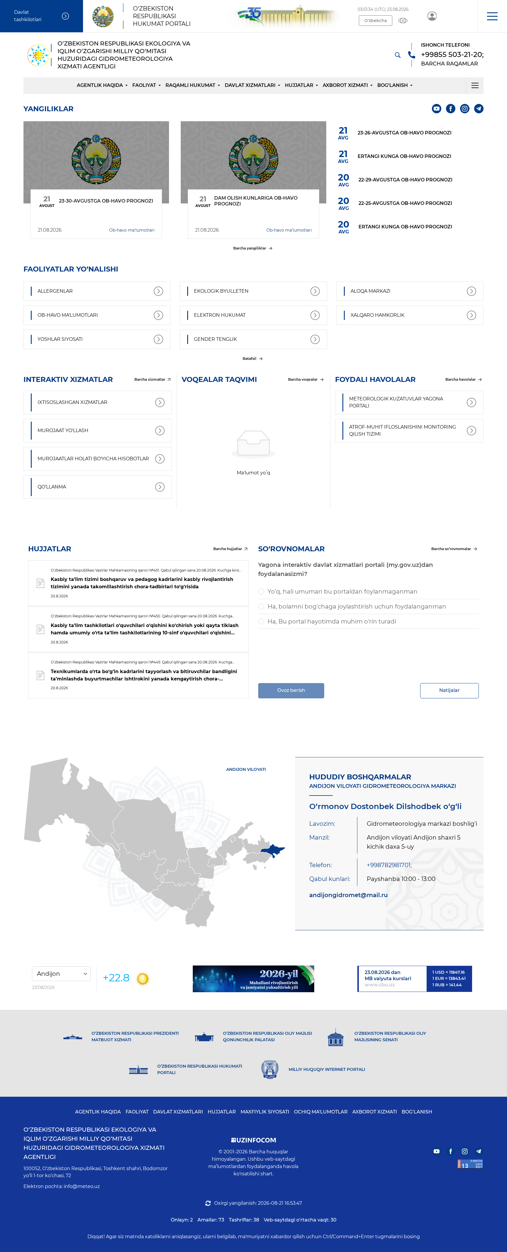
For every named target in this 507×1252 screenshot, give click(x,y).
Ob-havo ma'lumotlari (132, 230)
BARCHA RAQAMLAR (449, 63)
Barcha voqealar (302, 379)
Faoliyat (144, 85)
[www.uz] (471, 1164)
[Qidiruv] (397, 55)
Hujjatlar (299, 85)
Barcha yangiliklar (249, 248)
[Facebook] (450, 108)
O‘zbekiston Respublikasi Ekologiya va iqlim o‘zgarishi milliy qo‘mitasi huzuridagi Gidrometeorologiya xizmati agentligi (94, 1143)
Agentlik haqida (100, 85)
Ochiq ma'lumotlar (321, 1112)
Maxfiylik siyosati (265, 1112)
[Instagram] (464, 108)
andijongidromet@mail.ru (348, 895)
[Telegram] (479, 108)
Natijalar (449, 690)
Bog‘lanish (392, 85)
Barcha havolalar (460, 379)
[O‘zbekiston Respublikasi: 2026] (253, 978)
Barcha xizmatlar (149, 379)
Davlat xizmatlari (250, 85)
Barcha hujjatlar (227, 549)
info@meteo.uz (82, 1186)
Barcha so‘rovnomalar (451, 549)
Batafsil (249, 358)
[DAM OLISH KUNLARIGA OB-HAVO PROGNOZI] (253, 162)
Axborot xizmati (345, 85)
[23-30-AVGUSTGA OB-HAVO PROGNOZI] (96, 162)
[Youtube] (436, 108)
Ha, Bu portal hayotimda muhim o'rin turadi (332, 621)
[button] (492, 16)
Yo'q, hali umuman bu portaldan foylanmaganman (343, 591)
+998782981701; (389, 865)
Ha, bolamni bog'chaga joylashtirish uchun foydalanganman (357, 606)
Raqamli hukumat (190, 85)
